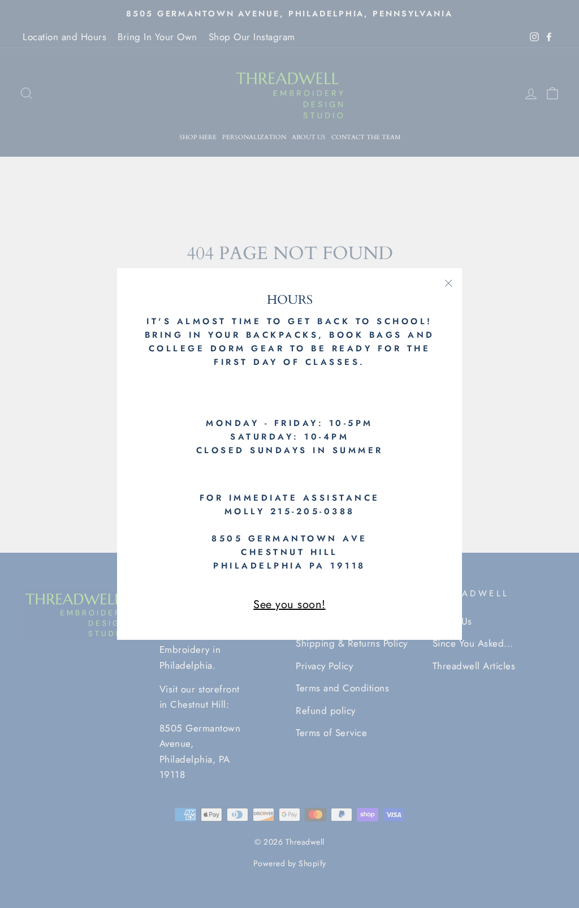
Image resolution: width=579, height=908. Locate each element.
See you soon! (289, 604)
